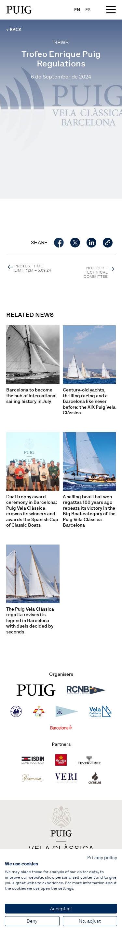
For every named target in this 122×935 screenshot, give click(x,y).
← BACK (13, 29)
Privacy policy (102, 857)
